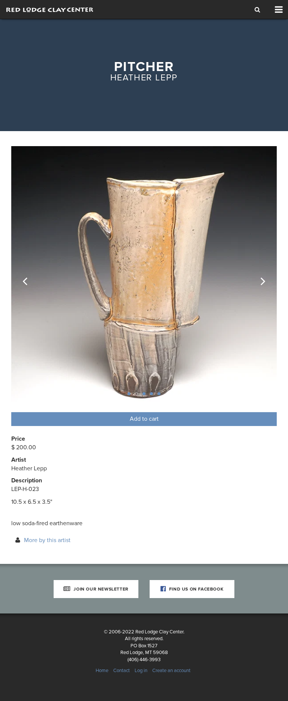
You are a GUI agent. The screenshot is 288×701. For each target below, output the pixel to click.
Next (258, 279)
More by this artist (47, 540)
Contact (121, 671)
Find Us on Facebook (196, 589)
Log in (141, 671)
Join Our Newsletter (100, 589)
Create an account (171, 671)
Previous (30, 279)
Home (102, 671)
